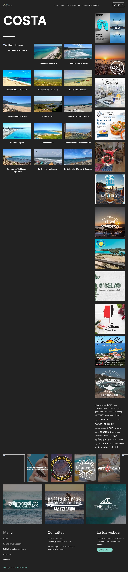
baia (109, 405)
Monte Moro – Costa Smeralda (78, 143)
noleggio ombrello (100, 428)
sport (109, 439)
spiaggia (100, 439)
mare (104, 419)
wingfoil (114, 447)
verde (97, 447)
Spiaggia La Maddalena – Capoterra (17, 170)
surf (115, 439)
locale (112, 415)
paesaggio (117, 428)
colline (105, 409)
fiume (115, 409)
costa (110, 408)
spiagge (113, 435)
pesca (114, 432)
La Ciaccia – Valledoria (47, 169)
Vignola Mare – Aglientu (17, 90)
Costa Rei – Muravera (48, 63)
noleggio (108, 423)
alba (97, 405)
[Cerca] (115, 4)
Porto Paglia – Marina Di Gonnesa (78, 169)
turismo (115, 444)
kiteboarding (117, 412)
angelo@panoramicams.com (59, 541)
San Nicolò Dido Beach (17, 116)
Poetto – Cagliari (17, 143)
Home (5, 539)
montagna (112, 420)
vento (121, 444)
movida (118, 420)
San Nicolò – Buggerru (17, 50)
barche (98, 408)
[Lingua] (118, 4)
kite (110, 412)
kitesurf (99, 414)
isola (101, 412)
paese (97, 432)
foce (119, 409)
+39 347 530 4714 (56, 539)
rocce (106, 435)
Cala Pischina (48, 143)
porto (118, 432)
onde (110, 427)
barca (115, 405)
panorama (105, 431)
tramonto (106, 443)
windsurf (105, 447)
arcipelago (103, 405)
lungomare (97, 420)
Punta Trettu (47, 116)
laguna (107, 415)
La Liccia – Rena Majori (78, 63)
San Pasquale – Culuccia (48, 90)
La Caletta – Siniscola (78, 90)
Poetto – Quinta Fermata (78, 116)
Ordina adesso (105, 550)
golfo (97, 412)
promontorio (99, 436)
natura (98, 423)
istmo (106, 412)
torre (121, 439)
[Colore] (122, 4)
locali (118, 415)
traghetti (97, 444)
